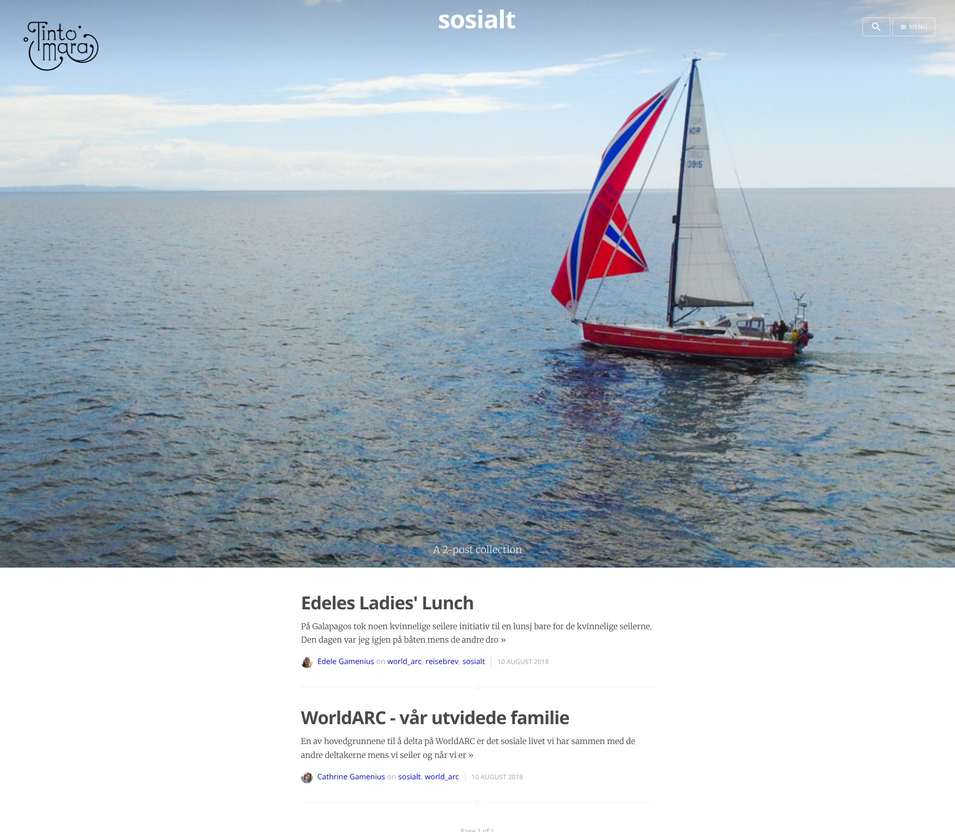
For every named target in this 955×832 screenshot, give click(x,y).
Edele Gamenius (345, 661)
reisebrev (442, 661)
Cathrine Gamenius (351, 777)
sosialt (474, 661)
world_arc (404, 661)
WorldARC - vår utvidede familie (435, 717)
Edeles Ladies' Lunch (387, 602)
